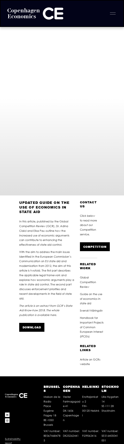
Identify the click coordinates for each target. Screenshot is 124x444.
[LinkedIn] (7, 415)
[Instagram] (7, 420)
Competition (95, 247)
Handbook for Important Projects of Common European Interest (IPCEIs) (92, 327)
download (32, 327)
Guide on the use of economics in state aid (91, 298)
